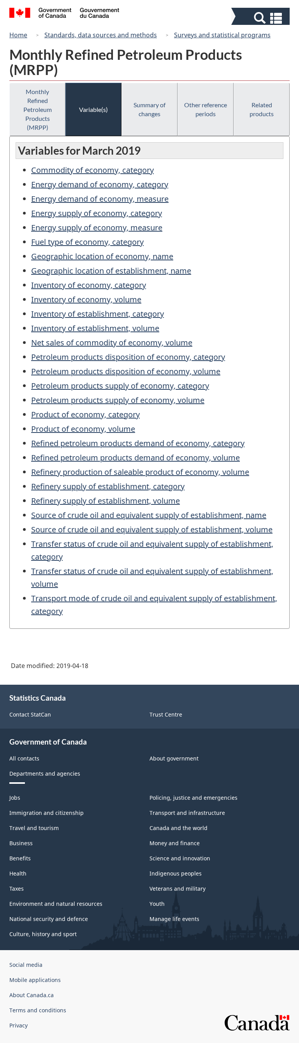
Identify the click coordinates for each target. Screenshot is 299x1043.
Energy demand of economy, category (99, 184)
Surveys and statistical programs (222, 35)
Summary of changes (149, 109)
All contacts (24, 758)
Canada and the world (179, 828)
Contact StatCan (30, 714)
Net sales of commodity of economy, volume (111, 342)
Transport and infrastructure (187, 812)
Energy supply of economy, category (96, 213)
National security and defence (48, 919)
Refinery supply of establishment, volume (105, 500)
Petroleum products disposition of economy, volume (125, 371)
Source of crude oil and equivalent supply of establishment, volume (152, 529)
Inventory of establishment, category (97, 314)
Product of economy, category (85, 414)
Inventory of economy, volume (86, 299)
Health (17, 873)
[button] (261, 18)
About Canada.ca (31, 995)
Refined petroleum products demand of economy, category (137, 443)
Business (21, 843)
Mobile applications (35, 980)
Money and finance (175, 843)
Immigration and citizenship (46, 812)
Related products (262, 109)
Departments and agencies (44, 773)
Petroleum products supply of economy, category (120, 385)
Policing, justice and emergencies (193, 797)
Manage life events (174, 919)
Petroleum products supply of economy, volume (117, 400)
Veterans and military (178, 888)
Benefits (20, 858)
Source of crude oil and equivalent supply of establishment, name (148, 515)
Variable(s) (93, 109)
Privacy (18, 1025)
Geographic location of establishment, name (111, 270)
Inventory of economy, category (88, 285)
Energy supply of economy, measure (96, 227)
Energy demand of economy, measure (100, 199)
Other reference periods (205, 109)
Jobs (14, 797)
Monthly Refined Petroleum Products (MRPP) (37, 109)
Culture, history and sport (43, 934)
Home (18, 35)
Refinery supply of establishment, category (108, 486)
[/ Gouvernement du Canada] (64, 14)
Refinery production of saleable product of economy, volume (140, 472)
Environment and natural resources (55, 903)
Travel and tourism (34, 828)
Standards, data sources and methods (100, 35)
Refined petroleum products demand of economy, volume (135, 457)
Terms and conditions (37, 1010)
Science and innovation (180, 858)
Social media (25, 964)
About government (174, 758)
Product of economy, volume (83, 429)
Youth (157, 903)
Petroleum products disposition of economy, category (128, 357)
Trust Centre (166, 714)
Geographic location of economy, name (102, 256)
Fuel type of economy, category (87, 242)
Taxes (16, 888)
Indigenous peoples (176, 873)
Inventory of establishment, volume (95, 328)
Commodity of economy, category (92, 170)
